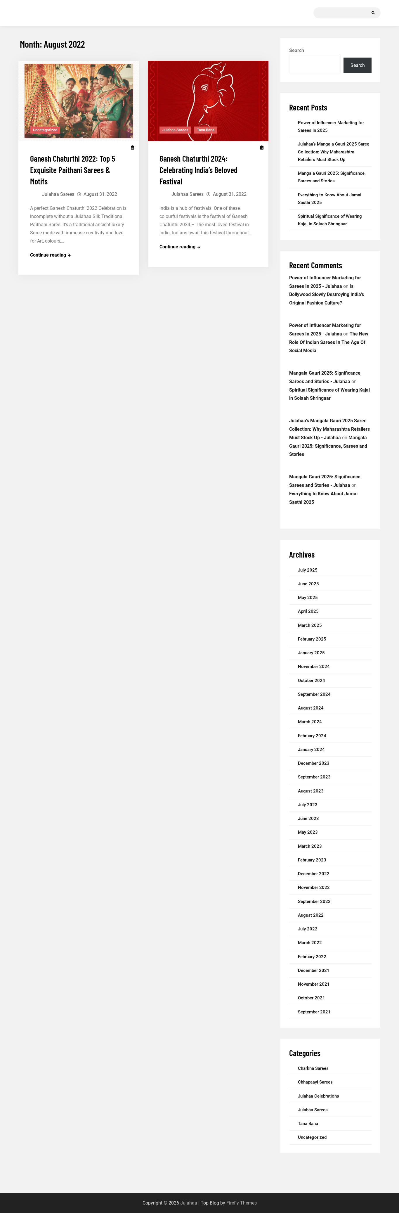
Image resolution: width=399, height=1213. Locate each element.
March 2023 (310, 846)
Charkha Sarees (313, 1068)
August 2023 (311, 791)
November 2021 (314, 984)
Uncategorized (45, 130)
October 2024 (311, 680)
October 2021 (311, 998)
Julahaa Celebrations (318, 1096)
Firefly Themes (241, 1203)
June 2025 (308, 583)
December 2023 (313, 763)
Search (296, 50)
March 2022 (310, 942)
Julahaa (188, 1203)
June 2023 (308, 818)
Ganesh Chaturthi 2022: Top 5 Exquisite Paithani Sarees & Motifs (72, 169)
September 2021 (314, 1012)
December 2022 (313, 873)
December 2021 (313, 970)
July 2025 (308, 570)
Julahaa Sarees (58, 194)
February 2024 (312, 735)
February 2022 (312, 956)
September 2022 (314, 901)
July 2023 (308, 804)
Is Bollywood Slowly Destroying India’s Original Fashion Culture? (326, 294)
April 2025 (308, 611)
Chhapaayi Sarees (315, 1082)
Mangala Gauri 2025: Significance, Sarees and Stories (328, 446)
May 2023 (308, 832)
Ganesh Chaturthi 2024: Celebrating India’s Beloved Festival (198, 169)
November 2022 (314, 887)
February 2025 (312, 639)
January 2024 (311, 749)
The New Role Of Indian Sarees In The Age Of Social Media (328, 342)
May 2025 (308, 597)
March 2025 (310, 625)
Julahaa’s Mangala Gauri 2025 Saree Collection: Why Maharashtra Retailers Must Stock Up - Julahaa (329, 429)
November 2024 (314, 666)
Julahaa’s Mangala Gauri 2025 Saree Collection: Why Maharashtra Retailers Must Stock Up (333, 151)
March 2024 (310, 721)
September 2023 (314, 777)
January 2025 (311, 652)
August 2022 (311, 915)
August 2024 (311, 708)
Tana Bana (205, 130)
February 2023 (312, 860)
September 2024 (314, 694)
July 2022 (308, 929)
